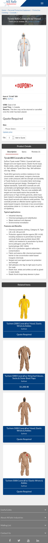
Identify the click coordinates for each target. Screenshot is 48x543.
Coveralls (13, 13)
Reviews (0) (36, 151)
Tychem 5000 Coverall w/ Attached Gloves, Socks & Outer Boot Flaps (24, 377)
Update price (7, 132)
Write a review (34, 21)
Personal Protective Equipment (19, 10)
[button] (13, 137)
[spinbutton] (9, 138)
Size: (5, 125)
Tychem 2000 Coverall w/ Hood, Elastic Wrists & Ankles (24, 324)
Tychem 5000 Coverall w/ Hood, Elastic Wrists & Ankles (24, 429)
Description (12, 151)
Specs (24, 151)
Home (4, 10)
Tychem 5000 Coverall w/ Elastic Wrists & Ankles (24, 481)
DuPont (10, 99)
